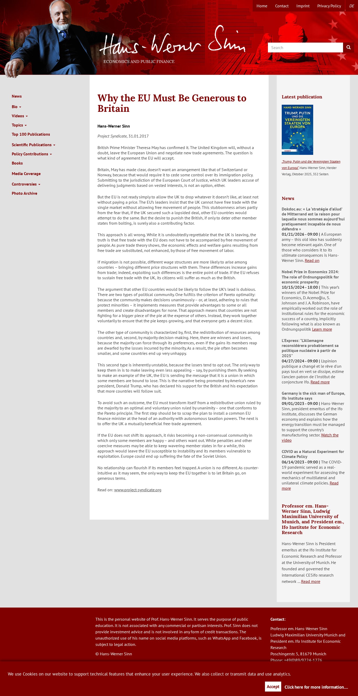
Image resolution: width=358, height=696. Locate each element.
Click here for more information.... (316, 687)
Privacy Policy (329, 5)
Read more (320, 381)
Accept (273, 686)
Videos (18, 115)
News (17, 96)
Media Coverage (26, 173)
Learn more (322, 329)
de (351, 5)
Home (262, 5)
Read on (312, 260)
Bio (15, 106)
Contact (282, 5)
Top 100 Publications (31, 134)
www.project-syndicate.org (137, 489)
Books (17, 163)
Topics (18, 125)
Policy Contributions (30, 153)
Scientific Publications (32, 144)
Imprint (303, 5)
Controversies (25, 184)
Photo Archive (24, 193)
